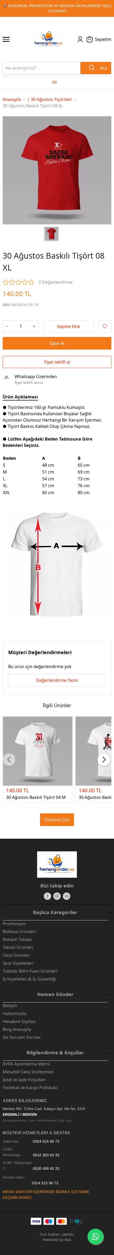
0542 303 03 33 (46, 1155)
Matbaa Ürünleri (19, 931)
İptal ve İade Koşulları (24, 1080)
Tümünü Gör (57, 820)
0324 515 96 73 (46, 1141)
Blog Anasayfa (17, 1029)
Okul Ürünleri (16, 955)
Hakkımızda (14, 1013)
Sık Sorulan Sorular (22, 1037)
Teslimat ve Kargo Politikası (30, 1087)
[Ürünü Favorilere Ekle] (104, 326)
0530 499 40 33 (46, 1168)
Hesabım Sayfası (19, 1021)
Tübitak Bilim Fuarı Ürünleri (30, 971)
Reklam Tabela (17, 939)
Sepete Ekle (68, 326)
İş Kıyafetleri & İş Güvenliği (29, 979)
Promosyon (14, 923)
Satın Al (57, 343)
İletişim (10, 1005)
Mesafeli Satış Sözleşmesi (28, 1072)
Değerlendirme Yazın (57, 680)
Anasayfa (12, 99)
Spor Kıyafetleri (18, 963)
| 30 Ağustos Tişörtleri (49, 99)
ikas (67, 1239)
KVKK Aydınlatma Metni (26, 1064)
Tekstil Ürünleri (18, 947)
